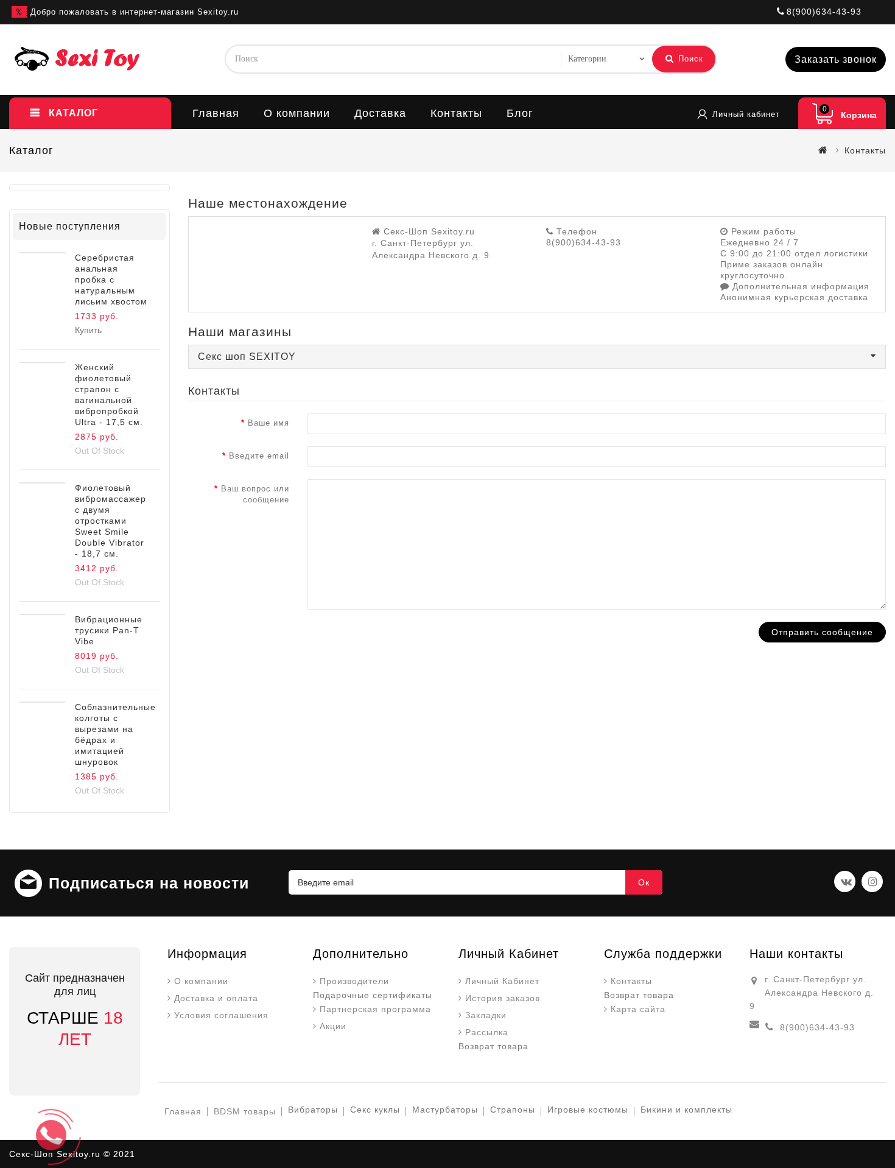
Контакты (456, 113)
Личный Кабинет (502, 981)
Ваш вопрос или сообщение (255, 494)
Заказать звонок (836, 59)
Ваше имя (268, 422)
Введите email (259, 455)
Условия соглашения (221, 1015)
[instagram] (872, 881)
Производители (354, 981)
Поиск (689, 58)
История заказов (502, 998)
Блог (520, 113)
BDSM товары (245, 1111)
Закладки (486, 1015)
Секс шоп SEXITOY (247, 356)
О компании (297, 113)
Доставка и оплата (216, 998)
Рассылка (486, 1032)
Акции (333, 1026)
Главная (215, 113)
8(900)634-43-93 (817, 1027)
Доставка (380, 113)
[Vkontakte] (844, 881)
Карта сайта (638, 1009)
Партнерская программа (375, 1009)
